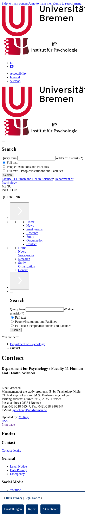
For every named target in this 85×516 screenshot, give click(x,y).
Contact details (11, 450)
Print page (8, 424)
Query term (9, 158)
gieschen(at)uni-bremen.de (29, 410)
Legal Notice (18, 466)
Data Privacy (18, 470)
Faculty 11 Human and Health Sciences (27, 179)
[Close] (11, 292)
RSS (5, 421)
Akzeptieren (50, 509)
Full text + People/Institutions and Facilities (34, 171)
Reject (32, 509)
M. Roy (24, 417)
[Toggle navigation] (3, 141)
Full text (12, 162)
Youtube (15, 490)
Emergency (17, 474)
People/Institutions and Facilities (27, 166)
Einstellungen (13, 509)
